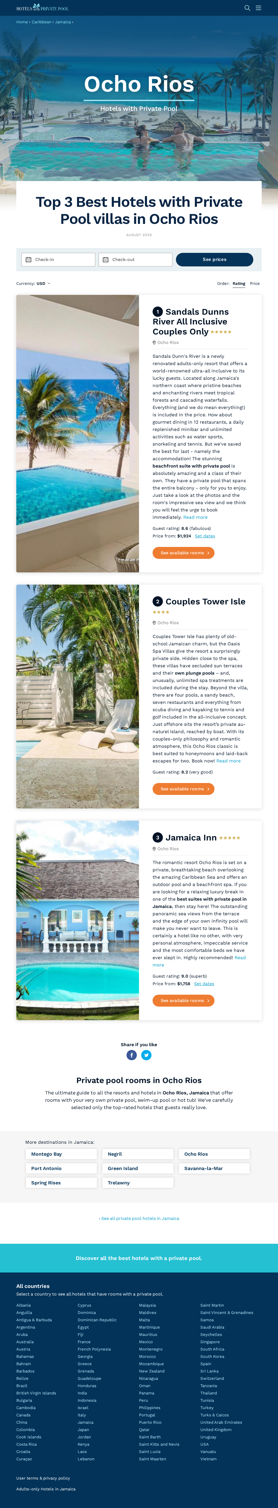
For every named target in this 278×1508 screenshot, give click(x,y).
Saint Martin (212, 1305)
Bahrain (23, 1363)
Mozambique (151, 1363)
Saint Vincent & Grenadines (226, 1312)
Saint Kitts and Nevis (159, 1444)
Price (255, 283)
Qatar (144, 1429)
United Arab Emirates (221, 1422)
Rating (239, 283)
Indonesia (87, 1400)
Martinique (149, 1327)
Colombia (25, 1429)
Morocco (147, 1356)
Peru (143, 1400)
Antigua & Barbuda (34, 1319)
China (21, 1422)
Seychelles (211, 1334)
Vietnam (208, 1459)
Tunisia (207, 1400)
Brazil (21, 1385)
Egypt (83, 1327)
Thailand (208, 1393)
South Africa (212, 1349)
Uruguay (208, 1437)
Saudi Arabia (212, 1327)
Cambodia (26, 1407)
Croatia (23, 1451)
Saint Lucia (149, 1451)
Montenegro (151, 1349)
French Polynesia (94, 1349)
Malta (144, 1319)
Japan (83, 1429)
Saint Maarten (152, 1459)
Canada (23, 1415)
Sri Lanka (209, 1371)
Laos (82, 1451)
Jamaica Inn (191, 837)
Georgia (85, 1356)
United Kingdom (216, 1429)
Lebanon (86, 1459)
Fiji (80, 1334)
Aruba (22, 1334)
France (84, 1341)
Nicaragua (148, 1378)
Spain (205, 1363)
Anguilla (24, 1312)
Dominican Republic (97, 1319)
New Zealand (152, 1371)
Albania (23, 1305)
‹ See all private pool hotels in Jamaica (139, 1218)
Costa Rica (26, 1444)
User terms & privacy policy (43, 1478)
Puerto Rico (150, 1422)
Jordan (84, 1437)
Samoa (207, 1319)
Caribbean (41, 22)
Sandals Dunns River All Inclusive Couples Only (191, 322)
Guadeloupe (89, 1378)
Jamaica (63, 22)
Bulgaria (24, 1400)
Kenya (83, 1444)
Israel (83, 1407)
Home (22, 22)
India (82, 1393)
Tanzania (208, 1385)
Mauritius (148, 1334)
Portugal (147, 1415)
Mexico (146, 1341)
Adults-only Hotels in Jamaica (45, 1489)
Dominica (87, 1312)
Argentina (25, 1327)
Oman (144, 1385)
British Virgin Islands (36, 1393)
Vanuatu (208, 1451)
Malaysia (147, 1305)
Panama (146, 1393)
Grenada (86, 1371)
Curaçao (24, 1459)
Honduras (87, 1385)
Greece (85, 1363)
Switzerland (212, 1378)
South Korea (212, 1356)
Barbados (25, 1371)
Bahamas (25, 1356)
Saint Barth (150, 1437)
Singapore (210, 1341)
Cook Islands (28, 1437)
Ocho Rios (168, 342)
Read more (195, 517)
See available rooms (182, 552)
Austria (23, 1349)
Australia (25, 1341)
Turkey (207, 1407)
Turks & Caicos (214, 1415)
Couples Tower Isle (206, 601)
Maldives (147, 1312)
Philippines (149, 1407)
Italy (82, 1415)
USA (204, 1444)
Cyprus (84, 1305)
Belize (22, 1378)
